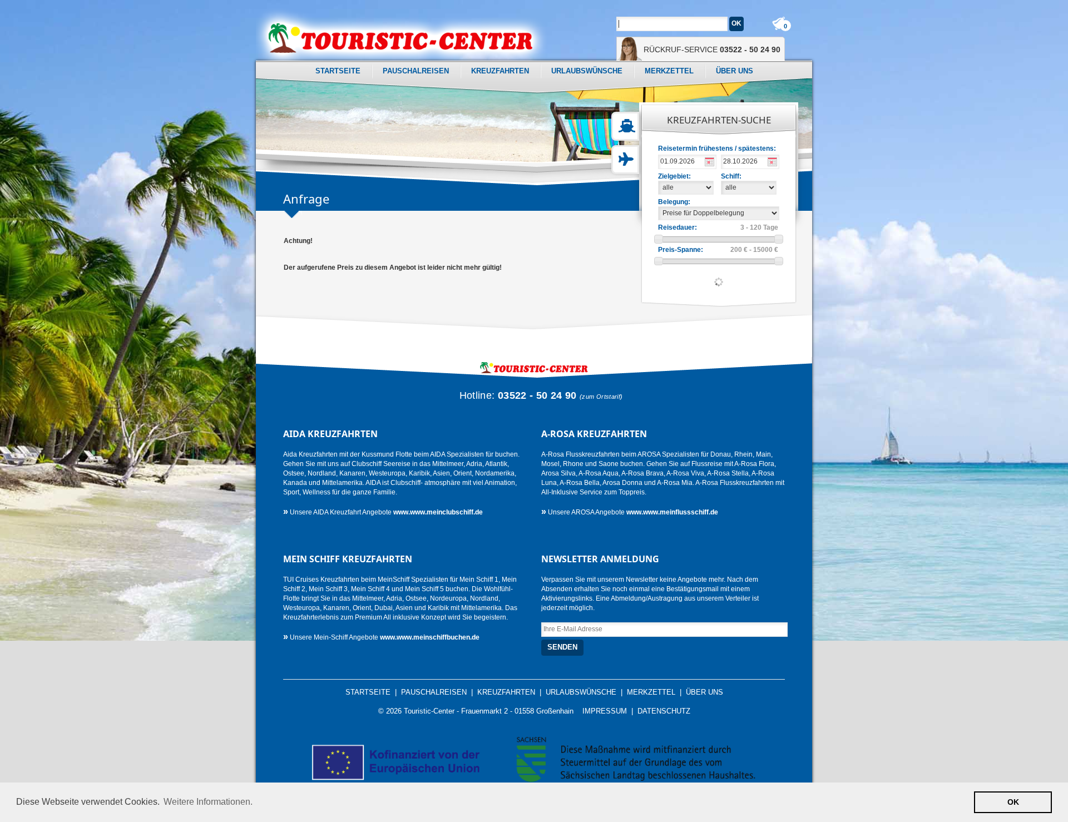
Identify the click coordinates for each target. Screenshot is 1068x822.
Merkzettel (669, 71)
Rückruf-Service (712, 49)
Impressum (604, 711)
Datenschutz (663, 711)
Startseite (337, 71)
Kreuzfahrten (500, 71)
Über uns (734, 71)
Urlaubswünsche (586, 71)
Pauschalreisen (416, 71)
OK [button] (1013, 802)
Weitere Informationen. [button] (208, 801)
